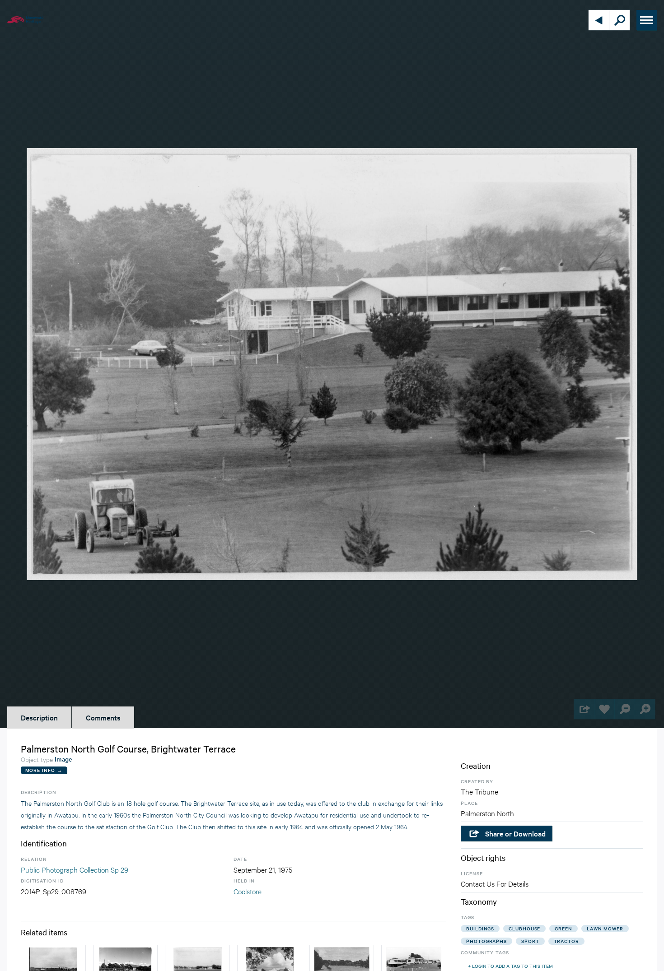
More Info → (44, 770)
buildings (480, 928)
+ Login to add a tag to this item (510, 965)
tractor (566, 941)
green (563, 928)
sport (530, 941)
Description (39, 717)
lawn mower (605, 928)
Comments (103, 717)
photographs (486, 941)
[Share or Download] (584, 709)
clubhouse (524, 928)
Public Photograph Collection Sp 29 (74, 869)
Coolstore (248, 891)
